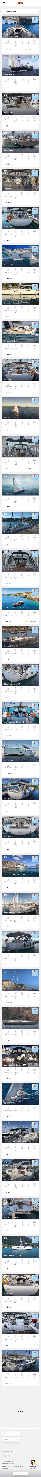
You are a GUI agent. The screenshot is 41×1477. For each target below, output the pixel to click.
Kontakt (5, 1469)
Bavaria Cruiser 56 (11, 1103)
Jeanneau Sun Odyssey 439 (15, 1065)
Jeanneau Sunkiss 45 (14, 36)
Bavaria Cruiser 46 (11, 417)
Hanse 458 (8, 951)
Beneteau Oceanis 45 (12, 912)
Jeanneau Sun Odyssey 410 (15, 722)
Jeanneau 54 (9, 189)
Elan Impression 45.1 (12, 684)
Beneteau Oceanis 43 (12, 1255)
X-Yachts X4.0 (9, 341)
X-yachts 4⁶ (8, 989)
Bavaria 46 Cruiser (11, 303)
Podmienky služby (8, 1464)
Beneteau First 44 (11, 150)
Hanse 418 (8, 455)
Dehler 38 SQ (9, 227)
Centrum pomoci (7, 1461)
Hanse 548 (8, 836)
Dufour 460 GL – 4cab (13, 1294)
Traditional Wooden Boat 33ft (16, 608)
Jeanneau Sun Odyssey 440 (15, 874)
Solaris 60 (8, 493)
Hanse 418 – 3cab (11, 1370)
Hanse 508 (8, 112)
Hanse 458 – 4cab (11, 1217)
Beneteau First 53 (11, 646)
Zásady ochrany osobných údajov (13, 1466)
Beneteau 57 (9, 74)
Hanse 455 (8, 379)
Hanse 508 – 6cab (11, 1332)
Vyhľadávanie (10, 12)
